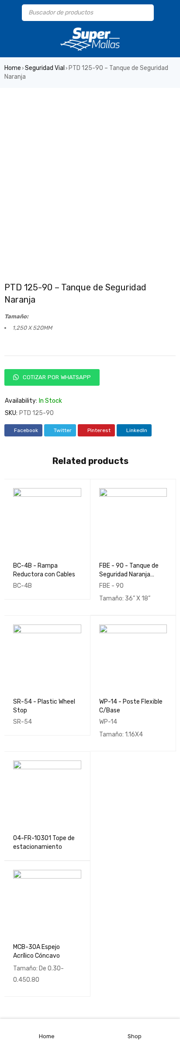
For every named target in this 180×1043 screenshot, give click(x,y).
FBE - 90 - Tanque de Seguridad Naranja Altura (129, 574)
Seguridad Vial (45, 68)
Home (12, 68)
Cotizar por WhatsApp (56, 377)
